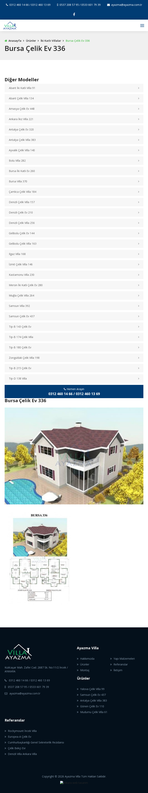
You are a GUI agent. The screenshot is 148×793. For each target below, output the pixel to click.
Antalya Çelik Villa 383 (22, 140)
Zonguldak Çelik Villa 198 (24, 358)
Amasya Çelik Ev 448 (21, 108)
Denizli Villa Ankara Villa (22, 754)
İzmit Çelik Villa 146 (21, 264)
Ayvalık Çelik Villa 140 (22, 150)
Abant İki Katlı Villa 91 (22, 88)
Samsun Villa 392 (19, 306)
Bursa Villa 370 (18, 181)
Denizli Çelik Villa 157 (22, 202)
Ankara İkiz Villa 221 (21, 119)
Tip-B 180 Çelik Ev (20, 347)
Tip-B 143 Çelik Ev (20, 326)
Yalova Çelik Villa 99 (92, 689)
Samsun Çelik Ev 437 (21, 316)
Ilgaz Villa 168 (17, 254)
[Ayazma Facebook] (74, 14)
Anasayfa (14, 40)
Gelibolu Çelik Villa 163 (22, 243)
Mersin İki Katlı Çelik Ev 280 (26, 285)
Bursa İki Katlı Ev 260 (22, 171)
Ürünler (31, 40)
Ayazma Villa (88, 648)
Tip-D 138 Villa (18, 378)
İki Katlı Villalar (51, 40)
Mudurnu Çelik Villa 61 (93, 712)
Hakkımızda (87, 658)
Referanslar (121, 664)
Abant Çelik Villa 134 (21, 98)
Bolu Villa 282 (17, 160)
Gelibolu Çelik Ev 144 (21, 233)
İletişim (118, 670)
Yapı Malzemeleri (124, 658)
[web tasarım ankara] (74, 786)
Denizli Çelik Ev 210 (21, 212)
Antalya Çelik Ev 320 (21, 129)
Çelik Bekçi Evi (16, 748)
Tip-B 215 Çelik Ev (20, 368)
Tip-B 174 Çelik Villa (21, 337)
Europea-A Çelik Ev (19, 736)
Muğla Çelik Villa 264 (21, 295)
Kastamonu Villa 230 (21, 275)
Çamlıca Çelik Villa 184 (22, 191)
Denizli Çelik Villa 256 (22, 223)
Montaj (84, 670)
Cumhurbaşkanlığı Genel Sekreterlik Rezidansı (36, 742)
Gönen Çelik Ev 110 (92, 706)
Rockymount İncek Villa (22, 731)
